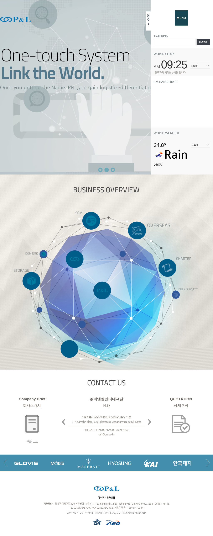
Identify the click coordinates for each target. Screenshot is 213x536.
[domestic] (43, 254)
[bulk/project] (176, 295)
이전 (63, 422)
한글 (29, 441)
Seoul (194, 65)
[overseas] (137, 230)
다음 (149, 422)
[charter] (167, 268)
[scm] (91, 220)
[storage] (31, 280)
